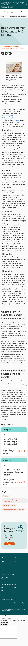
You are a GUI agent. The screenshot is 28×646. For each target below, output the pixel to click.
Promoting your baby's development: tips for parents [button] (13, 48)
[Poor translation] (5, 624)
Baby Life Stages (9, 505)
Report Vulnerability (19, 603)
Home (2, 16)
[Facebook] (8, 578)
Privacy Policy (5, 570)
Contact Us (18, 558)
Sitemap (3, 566)
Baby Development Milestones (13, 509)
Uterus (5, 496)
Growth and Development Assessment (12, 500)
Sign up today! (9, 543)
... (6, 16)
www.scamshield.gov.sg (7, 7)
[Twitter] (3, 578)
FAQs (3, 562)
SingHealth (15, 120)
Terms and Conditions (7, 599)
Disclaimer (4, 603)
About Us (4, 558)
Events (17, 562)
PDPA (15, 599)
